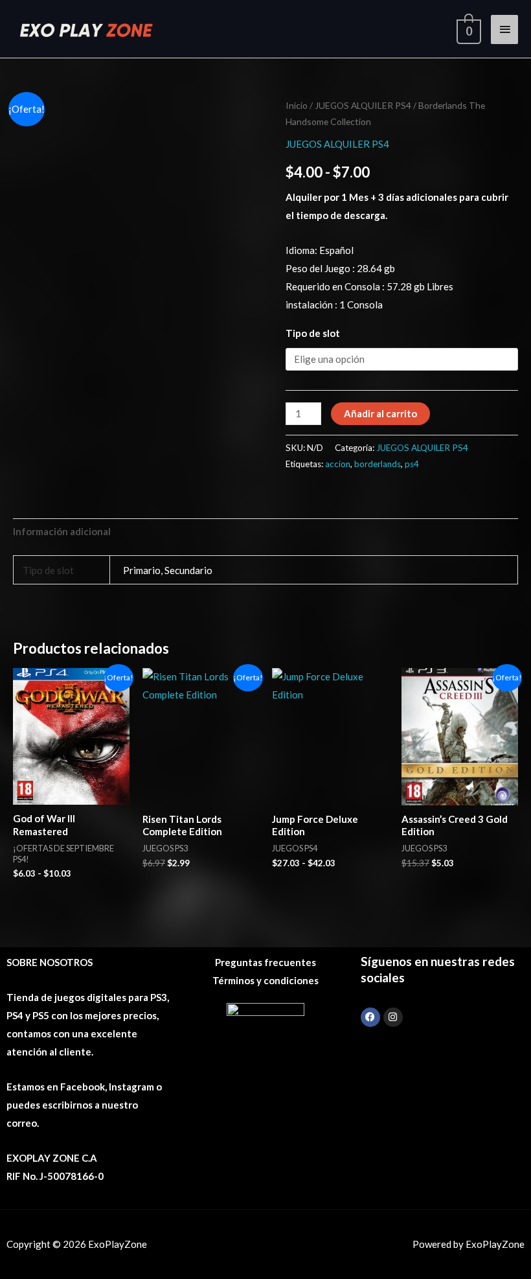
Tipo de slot (313, 333)
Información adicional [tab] (62, 531)
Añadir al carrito (380, 413)
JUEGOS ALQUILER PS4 (363, 105)
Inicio (297, 105)
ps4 (412, 464)
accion (337, 464)
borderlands (377, 464)
